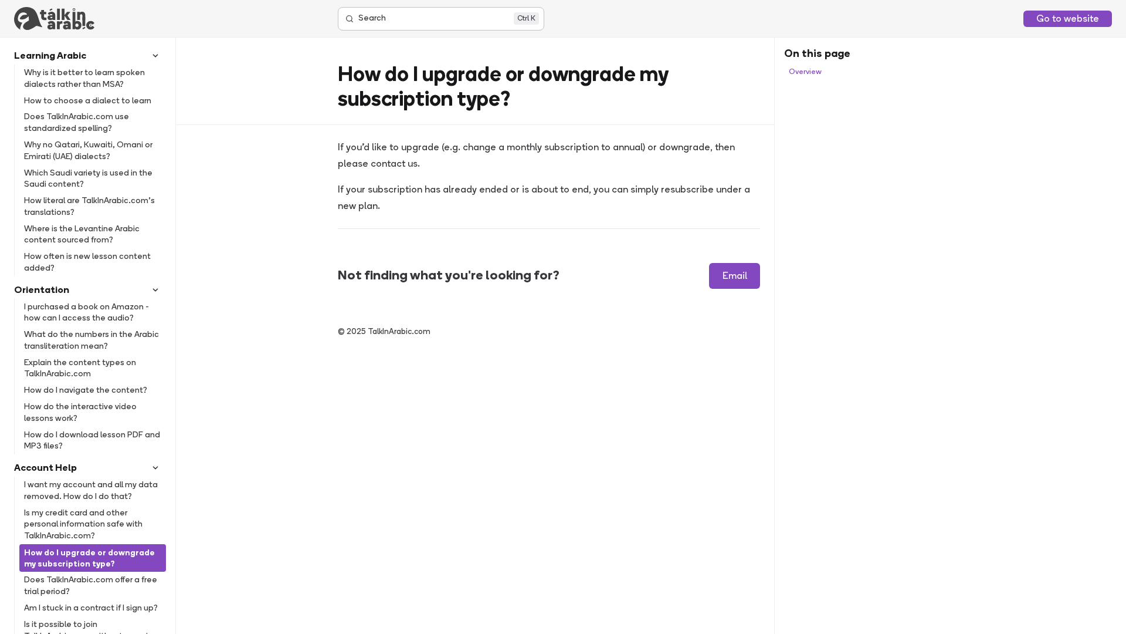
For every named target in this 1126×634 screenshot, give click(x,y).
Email (735, 275)
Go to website (1067, 18)
